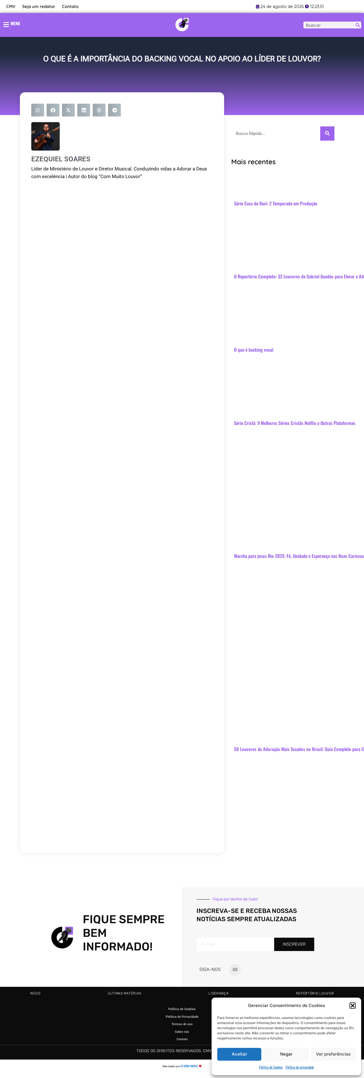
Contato (70, 6)
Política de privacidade (300, 1067)
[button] (352, 1005)
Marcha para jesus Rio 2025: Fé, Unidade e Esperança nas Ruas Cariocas (299, 555)
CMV (10, 6)
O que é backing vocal (253, 349)
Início (35, 993)
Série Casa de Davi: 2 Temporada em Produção (275, 203)
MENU (15, 23)
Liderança (218, 993)
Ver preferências (333, 1054)
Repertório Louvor (315, 993)
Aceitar (239, 1054)
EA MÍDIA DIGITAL (189, 1066)
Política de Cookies (271, 1067)
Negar (286, 1054)
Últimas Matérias (124, 993)
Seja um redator (38, 6)
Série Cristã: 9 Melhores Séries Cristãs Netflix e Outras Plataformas (294, 423)
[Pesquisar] (357, 25)
